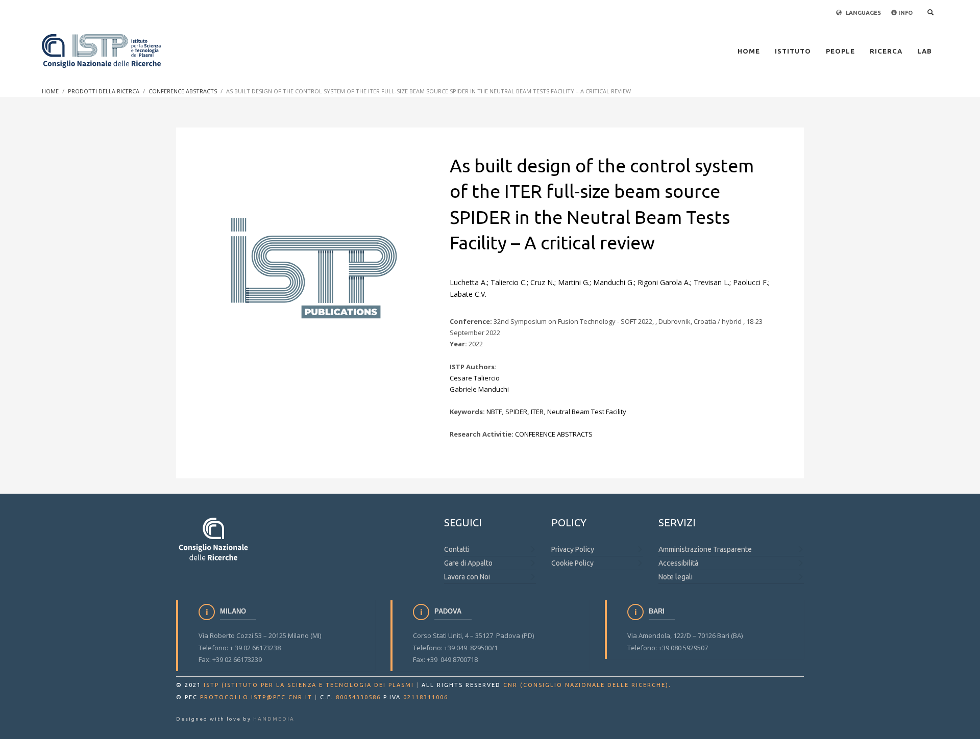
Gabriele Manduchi (479, 389)
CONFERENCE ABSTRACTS (554, 434)
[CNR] (214, 538)
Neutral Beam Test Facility (586, 411)
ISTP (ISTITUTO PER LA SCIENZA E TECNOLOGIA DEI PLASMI (309, 685)
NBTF (494, 411)
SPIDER (516, 411)
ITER (537, 411)
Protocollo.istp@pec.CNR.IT (256, 697)
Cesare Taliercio (475, 378)
